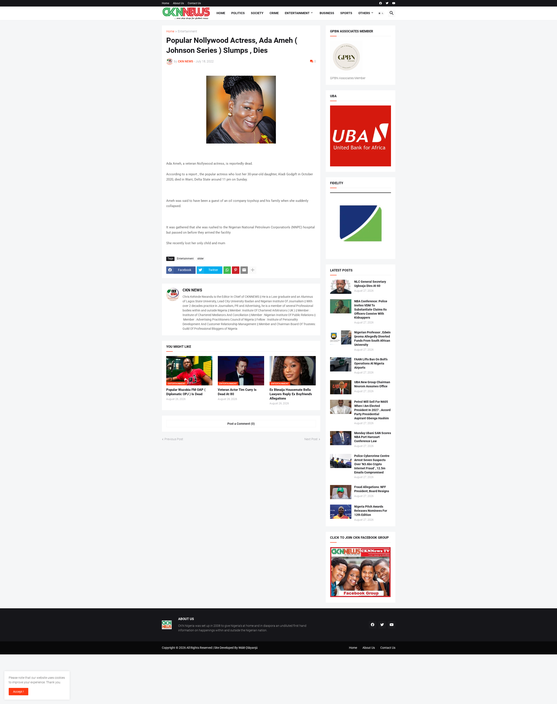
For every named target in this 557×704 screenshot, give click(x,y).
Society (257, 13)
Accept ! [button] (18, 691)
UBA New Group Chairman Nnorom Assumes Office (372, 384)
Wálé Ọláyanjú (248, 647)
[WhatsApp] (227, 270)
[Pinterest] (235, 270)
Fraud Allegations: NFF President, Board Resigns (371, 489)
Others (364, 13)
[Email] (244, 270)
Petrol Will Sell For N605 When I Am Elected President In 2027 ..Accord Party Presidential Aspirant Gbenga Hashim (372, 410)
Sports (346, 13)
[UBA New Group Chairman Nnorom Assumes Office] (340, 387)
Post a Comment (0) (241, 423)
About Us (178, 3)
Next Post (311, 439)
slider (200, 258)
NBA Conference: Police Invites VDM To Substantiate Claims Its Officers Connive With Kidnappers (370, 309)
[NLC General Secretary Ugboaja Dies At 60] (340, 287)
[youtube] (393, 3)
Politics (238, 13)
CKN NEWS (192, 290)
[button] (381, 13)
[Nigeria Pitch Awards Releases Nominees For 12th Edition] (340, 512)
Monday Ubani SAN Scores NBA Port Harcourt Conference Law (372, 437)
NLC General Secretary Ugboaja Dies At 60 (370, 284)
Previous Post (173, 439)
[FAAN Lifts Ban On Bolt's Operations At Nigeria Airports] (340, 364)
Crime (274, 13)
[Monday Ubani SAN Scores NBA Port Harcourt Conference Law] (340, 438)
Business (327, 13)
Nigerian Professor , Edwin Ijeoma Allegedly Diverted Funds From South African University (372, 338)
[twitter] (387, 3)
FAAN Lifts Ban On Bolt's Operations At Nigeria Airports (371, 363)
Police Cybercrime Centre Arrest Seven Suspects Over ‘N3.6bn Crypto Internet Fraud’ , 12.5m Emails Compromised (371, 464)
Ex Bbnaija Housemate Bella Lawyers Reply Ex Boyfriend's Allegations (291, 394)
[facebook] (380, 3)
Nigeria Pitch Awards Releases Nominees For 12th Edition (370, 511)
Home (165, 3)
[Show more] (252, 270)
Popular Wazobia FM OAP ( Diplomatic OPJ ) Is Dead (185, 392)
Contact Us (194, 3)
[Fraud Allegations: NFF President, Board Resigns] (340, 492)
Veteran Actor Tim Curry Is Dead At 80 (237, 392)
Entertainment (297, 13)
